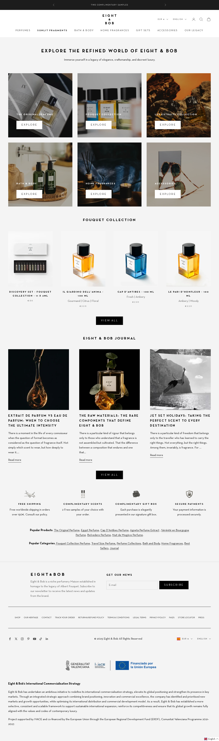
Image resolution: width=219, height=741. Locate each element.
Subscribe (143, 389)
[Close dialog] (171, 330)
